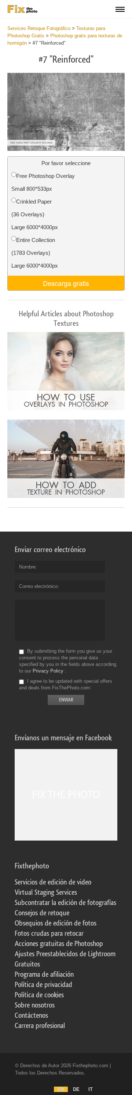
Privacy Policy (48, 671)
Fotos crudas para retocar (49, 933)
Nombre (27, 567)
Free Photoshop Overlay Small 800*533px (43, 182)
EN (61, 1089)
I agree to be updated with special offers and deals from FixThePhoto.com (65, 684)
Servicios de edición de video (53, 882)
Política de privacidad (43, 984)
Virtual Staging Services (46, 892)
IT (90, 1089)
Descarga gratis (66, 283)
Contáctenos (31, 1015)
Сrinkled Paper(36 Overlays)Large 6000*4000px (34, 214)
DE (76, 1089)
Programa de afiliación (44, 974)
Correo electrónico (38, 586)
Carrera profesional (40, 1025)
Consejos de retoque (42, 913)
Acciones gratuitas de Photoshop (59, 943)
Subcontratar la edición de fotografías (65, 902)
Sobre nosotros (35, 1005)
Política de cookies (39, 995)
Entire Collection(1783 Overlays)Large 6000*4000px (34, 253)
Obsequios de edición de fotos (55, 923)
